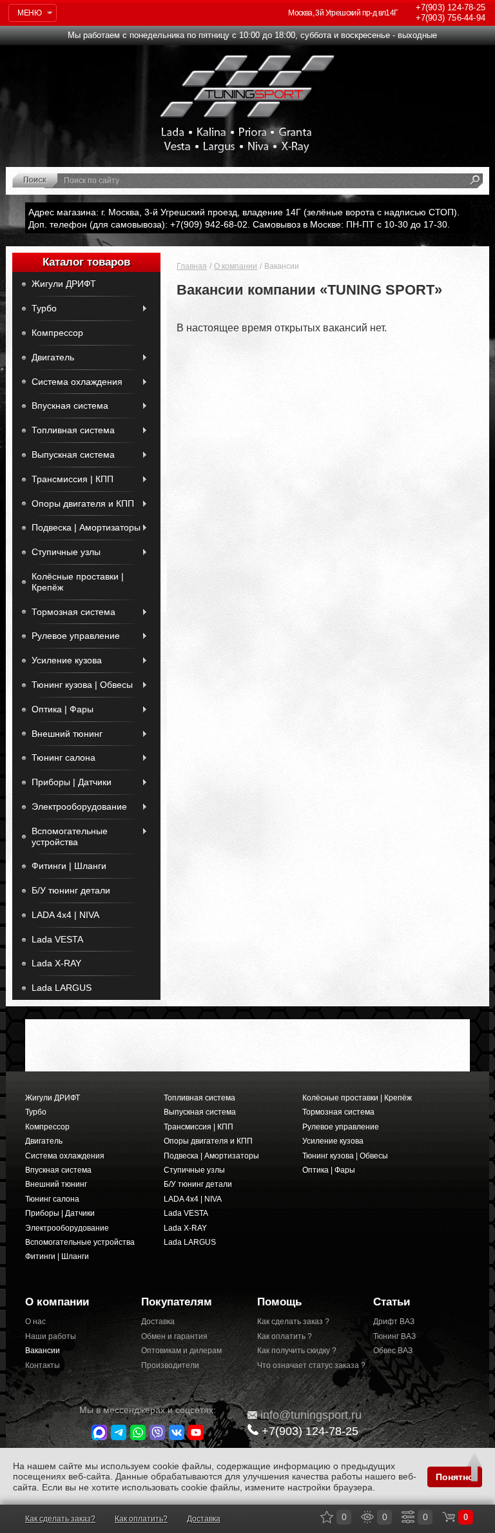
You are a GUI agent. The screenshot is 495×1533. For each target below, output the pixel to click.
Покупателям (176, 1302)
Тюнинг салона (63, 757)
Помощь (279, 1302)
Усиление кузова (67, 660)
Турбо (44, 308)
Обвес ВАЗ (392, 1350)
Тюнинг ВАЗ (394, 1336)
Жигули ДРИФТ (64, 283)
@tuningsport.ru (311, 1415)
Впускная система (70, 405)
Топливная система (73, 430)
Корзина (448, 1516)
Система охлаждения (77, 381)
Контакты (42, 1365)
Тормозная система (73, 612)
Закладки (326, 1516)
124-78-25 (450, 7)
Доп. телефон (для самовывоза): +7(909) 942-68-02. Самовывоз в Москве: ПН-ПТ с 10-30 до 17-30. (239, 224)
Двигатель (53, 357)
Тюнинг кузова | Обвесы (82, 684)
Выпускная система (73, 454)
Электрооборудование (79, 806)
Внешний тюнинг (67, 733)
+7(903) (310, 1431)
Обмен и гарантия (174, 1336)
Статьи (391, 1302)
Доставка (158, 1321)
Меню (29, 12)
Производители (170, 1365)
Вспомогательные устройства (70, 836)
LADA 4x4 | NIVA (65, 915)
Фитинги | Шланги (69, 866)
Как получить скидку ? (296, 1350)
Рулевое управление (76, 635)
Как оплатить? (141, 1518)
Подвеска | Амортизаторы (86, 527)
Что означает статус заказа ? (305, 1365)
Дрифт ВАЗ (393, 1321)
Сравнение (408, 1516)
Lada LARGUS (62, 987)
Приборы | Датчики (72, 782)
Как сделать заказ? (60, 1518)
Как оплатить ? (284, 1336)
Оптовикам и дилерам (181, 1350)
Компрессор (57, 332)
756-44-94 (450, 18)
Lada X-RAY (56, 963)
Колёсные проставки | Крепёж (78, 581)
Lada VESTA (57, 939)
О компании (235, 266)
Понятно (455, 1477)
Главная (192, 266)
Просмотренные (367, 1516)
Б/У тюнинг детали (71, 890)
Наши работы (50, 1336)
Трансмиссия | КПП (72, 479)
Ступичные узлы (66, 552)
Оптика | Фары (62, 709)
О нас (35, 1321)
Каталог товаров (86, 262)
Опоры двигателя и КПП (83, 503)
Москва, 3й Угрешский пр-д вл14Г (343, 12)
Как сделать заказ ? (293, 1321)
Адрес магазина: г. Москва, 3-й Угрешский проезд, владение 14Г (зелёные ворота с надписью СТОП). (244, 212)
